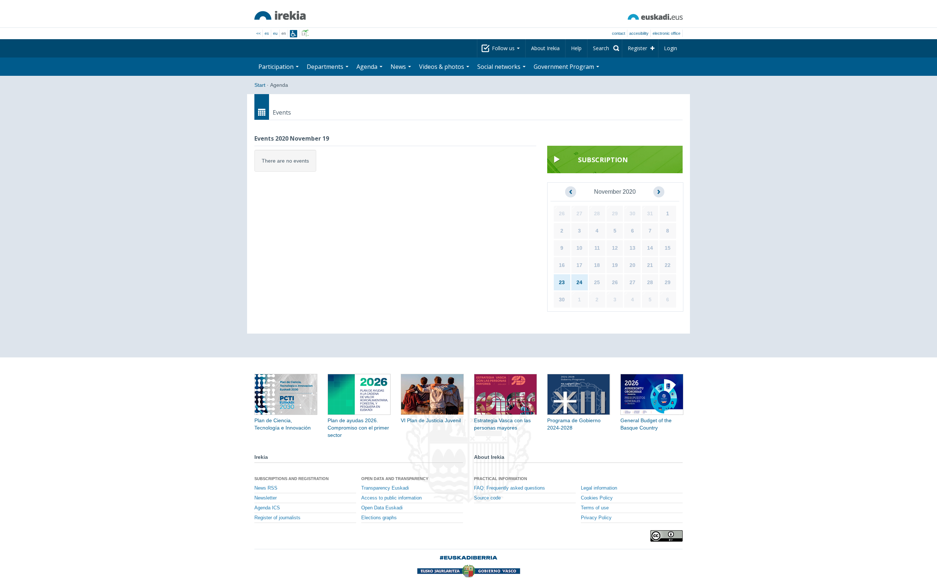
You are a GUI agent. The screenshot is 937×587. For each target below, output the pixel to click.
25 (597, 282)
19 (615, 265)
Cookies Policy (597, 498)
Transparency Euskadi (385, 488)
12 (615, 248)
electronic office (666, 33)
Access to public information (391, 498)
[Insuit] (293, 33)
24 (579, 282)
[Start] (280, 15)
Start (259, 85)
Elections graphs (379, 517)
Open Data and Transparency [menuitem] (394, 478)
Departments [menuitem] (326, 67)
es (267, 33)
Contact (618, 33)
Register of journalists (277, 517)
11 (597, 248)
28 (597, 213)
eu (275, 33)
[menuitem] (604, 48)
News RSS (265, 488)
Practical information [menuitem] (500, 478)
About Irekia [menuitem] (545, 48)
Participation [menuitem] (276, 67)
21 (650, 265)
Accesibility (639, 33)
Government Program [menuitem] (565, 67)
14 (650, 248)
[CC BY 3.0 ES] (666, 536)
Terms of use (595, 507)
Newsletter (265, 498)
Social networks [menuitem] (499, 67)
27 (579, 213)
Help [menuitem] (576, 48)
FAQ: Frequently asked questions (509, 488)
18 (597, 265)
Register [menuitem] (637, 48)
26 (562, 213)
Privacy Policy (596, 517)
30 (632, 213)
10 (579, 248)
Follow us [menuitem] (504, 48)
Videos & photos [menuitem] (442, 67)
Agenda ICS (267, 507)
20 (632, 265)
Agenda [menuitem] (367, 67)
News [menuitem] (399, 67)
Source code (487, 498)
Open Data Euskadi (382, 507)
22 (668, 265)
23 (562, 282)
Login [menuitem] (670, 48)
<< (258, 33)
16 (562, 265)
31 (650, 213)
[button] (570, 191)
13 (632, 248)
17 (579, 265)
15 (668, 248)
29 (615, 213)
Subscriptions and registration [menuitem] (291, 478)
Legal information (599, 488)
